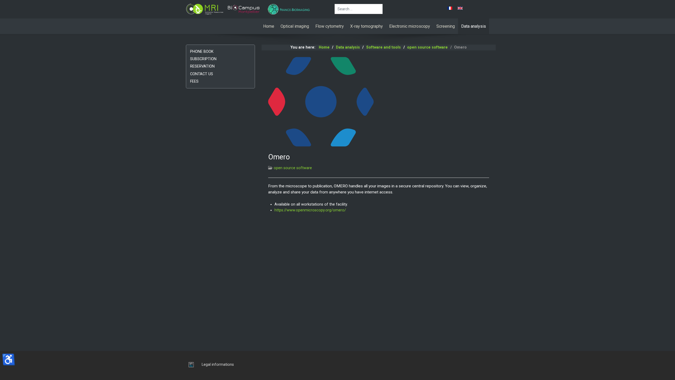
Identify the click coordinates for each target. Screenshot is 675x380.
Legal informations (218, 364)
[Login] (190, 364)
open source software (293, 168)
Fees (194, 81)
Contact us (201, 74)
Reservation (202, 66)
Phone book (202, 51)
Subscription (203, 59)
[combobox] (359, 9)
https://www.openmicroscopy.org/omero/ (310, 210)
